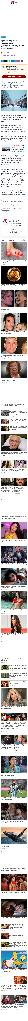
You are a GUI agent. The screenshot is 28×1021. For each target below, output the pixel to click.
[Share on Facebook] (2, 61)
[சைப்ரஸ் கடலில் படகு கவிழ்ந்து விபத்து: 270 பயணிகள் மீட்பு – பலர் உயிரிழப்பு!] (6, 148)
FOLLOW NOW (21, 194)
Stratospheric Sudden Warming (17, 201)
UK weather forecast (6, 208)
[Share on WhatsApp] (8, 61)
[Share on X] (5, 61)
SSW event (4, 205)
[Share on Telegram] (15, 61)
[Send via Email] (18, 61)
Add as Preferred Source (14, 76)
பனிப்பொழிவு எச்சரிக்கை (14, 205)
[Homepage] (14, 2)
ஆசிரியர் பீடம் (15, 221)
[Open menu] (2, 2)
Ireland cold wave (5, 211)
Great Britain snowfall (17, 208)
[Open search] (24, 2)
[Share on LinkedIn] (12, 61)
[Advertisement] (14, 21)
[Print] (22, 61)
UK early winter (5, 201)
